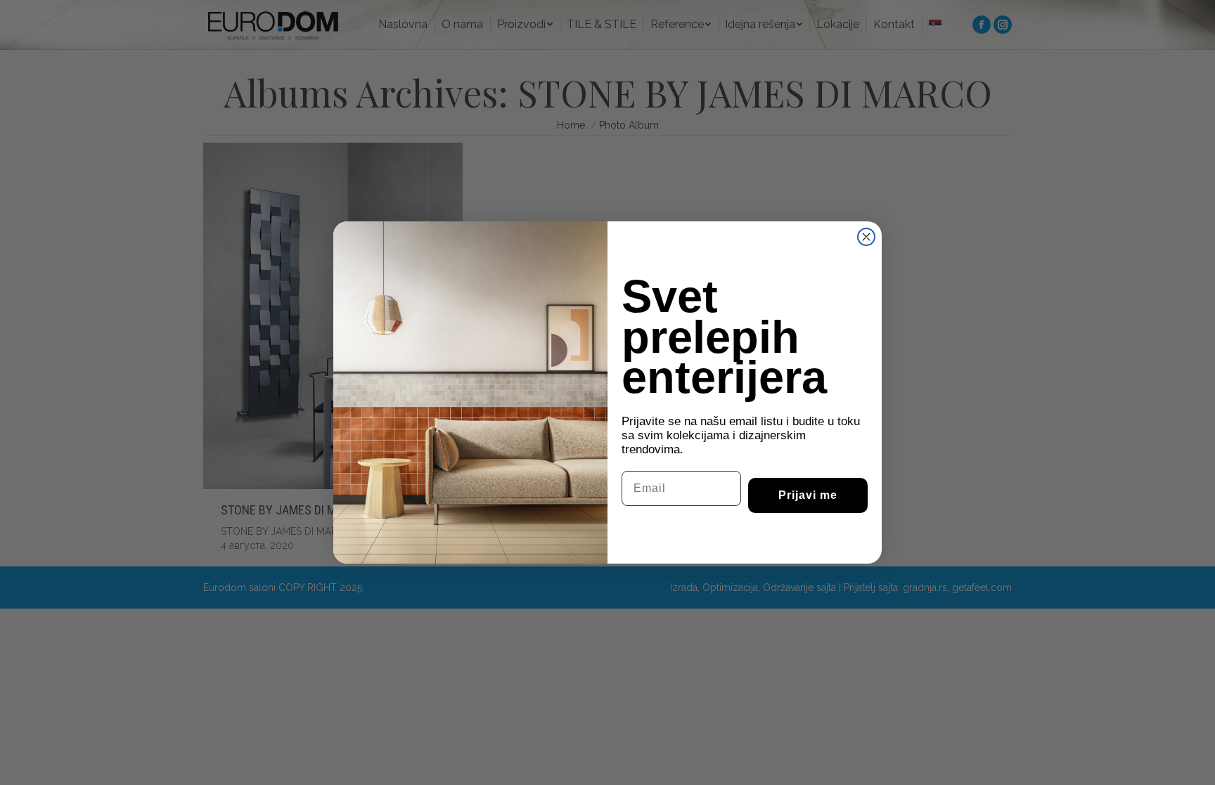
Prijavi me (807, 495)
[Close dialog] (866, 236)
